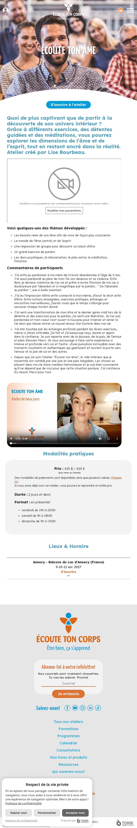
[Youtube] (75, 708)
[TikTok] (98, 708)
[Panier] (120, 10)
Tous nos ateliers (68, 721)
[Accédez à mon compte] (7, 10)
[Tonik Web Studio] (125, 823)
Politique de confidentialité (23, 803)
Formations (68, 729)
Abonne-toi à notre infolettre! (68, 667)
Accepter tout (75, 812)
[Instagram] (83, 708)
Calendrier (68, 743)
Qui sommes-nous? (68, 771)
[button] (68, 568)
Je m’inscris (68, 694)
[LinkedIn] (90, 708)
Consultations (68, 750)
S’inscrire (68, 572)
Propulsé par (68, 820)
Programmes (68, 736)
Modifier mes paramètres (64, 210)
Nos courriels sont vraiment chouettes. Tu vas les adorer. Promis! (68, 675)
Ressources (68, 764)
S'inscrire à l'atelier (68, 104)
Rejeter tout (18, 812)
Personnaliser (47, 812)
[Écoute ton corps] (68, 10)
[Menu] (130, 10)
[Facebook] (67, 708)
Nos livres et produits (68, 757)
